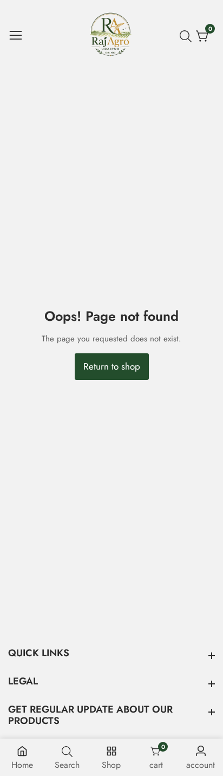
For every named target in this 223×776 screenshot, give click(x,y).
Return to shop (111, 366)
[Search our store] (188, 36)
